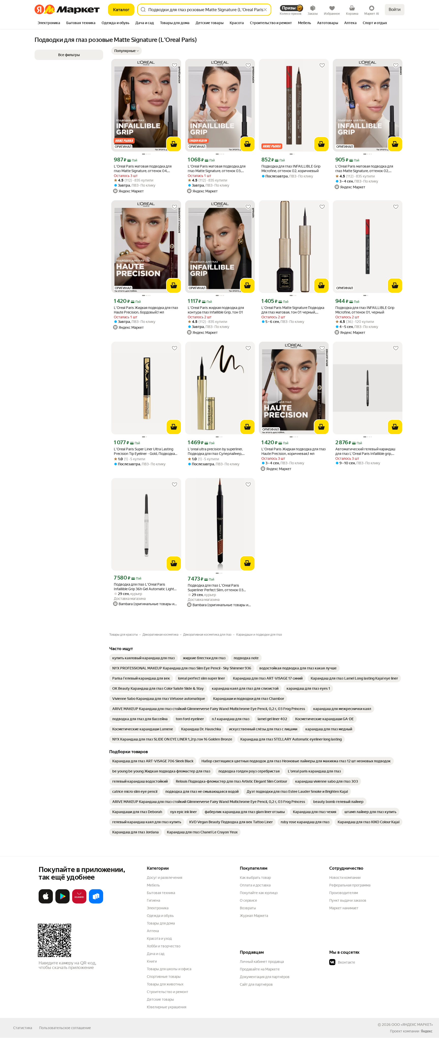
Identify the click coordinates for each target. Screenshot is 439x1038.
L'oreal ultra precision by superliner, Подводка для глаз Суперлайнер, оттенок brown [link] (215, 451)
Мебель (153, 885)
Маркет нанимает (343, 908)
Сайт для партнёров (256, 984)
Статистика (22, 1028)
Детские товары (160, 999)
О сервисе (248, 900)
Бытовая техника (161, 893)
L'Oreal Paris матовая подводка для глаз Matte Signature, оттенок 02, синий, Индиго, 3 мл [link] (364, 168)
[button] (69, 55)
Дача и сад (155, 954)
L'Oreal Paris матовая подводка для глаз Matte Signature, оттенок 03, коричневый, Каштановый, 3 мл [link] (216, 168)
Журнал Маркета (254, 916)
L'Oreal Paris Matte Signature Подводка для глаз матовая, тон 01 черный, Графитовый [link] (292, 310)
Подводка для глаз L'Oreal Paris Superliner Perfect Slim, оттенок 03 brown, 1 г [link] (215, 587)
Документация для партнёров (265, 977)
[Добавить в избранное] (174, 65)
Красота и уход (159, 938)
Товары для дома (161, 923)
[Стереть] (265, 9)
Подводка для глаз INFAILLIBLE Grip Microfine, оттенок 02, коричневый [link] (290, 168)
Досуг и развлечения (164, 878)
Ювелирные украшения (166, 1007)
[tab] (49, 23)
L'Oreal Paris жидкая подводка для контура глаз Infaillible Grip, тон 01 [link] (216, 310)
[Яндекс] (426, 1031)
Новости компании (344, 878)
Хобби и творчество (163, 946)
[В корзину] (173, 144)
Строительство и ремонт (167, 992)
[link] (143, 658)
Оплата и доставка (255, 885)
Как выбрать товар (255, 878)
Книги (152, 961)
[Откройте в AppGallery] (79, 902)
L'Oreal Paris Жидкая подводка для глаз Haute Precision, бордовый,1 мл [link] (146, 310)
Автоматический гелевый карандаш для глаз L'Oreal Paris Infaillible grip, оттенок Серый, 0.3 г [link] (365, 451)
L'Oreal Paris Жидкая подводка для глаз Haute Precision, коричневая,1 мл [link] (293, 451)
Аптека (153, 931)
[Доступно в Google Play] (62, 902)
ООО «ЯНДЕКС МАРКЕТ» (412, 1025)
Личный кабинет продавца (262, 962)
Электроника (157, 908)
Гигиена (153, 900)
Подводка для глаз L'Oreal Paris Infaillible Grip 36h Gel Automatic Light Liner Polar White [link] (144, 586)
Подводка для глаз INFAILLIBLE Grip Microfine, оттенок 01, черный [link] (364, 310)
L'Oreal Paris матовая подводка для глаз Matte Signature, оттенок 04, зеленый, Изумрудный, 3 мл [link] (142, 168)
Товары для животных (165, 984)
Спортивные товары (164, 977)
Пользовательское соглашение (65, 1028)
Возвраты (248, 908)
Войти (395, 9)
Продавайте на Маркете (260, 969)
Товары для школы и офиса (169, 969)
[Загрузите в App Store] (46, 902)
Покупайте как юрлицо (259, 893)
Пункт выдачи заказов (347, 900)
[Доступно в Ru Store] (96, 902)
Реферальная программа (349, 885)
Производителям (343, 893)
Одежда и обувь (160, 916)
